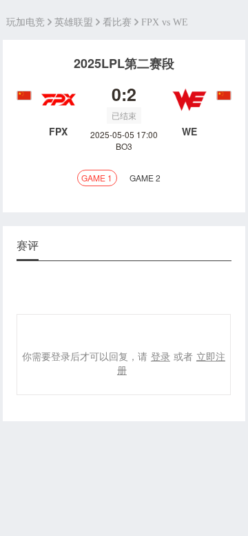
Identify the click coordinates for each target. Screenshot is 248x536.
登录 (160, 356)
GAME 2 (145, 177)
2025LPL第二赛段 (124, 63)
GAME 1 (96, 177)
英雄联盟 (73, 22)
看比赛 (117, 22)
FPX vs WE (164, 22)
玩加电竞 (25, 22)
